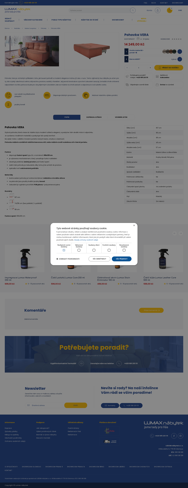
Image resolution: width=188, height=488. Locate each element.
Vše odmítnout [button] (99, 259)
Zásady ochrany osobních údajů (86, 240)
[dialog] (94, 244)
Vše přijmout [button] (121, 259)
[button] (68, 259)
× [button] (134, 225)
